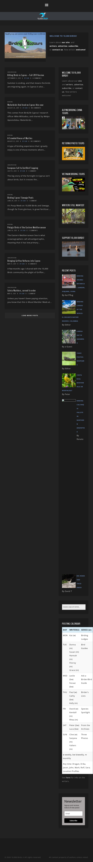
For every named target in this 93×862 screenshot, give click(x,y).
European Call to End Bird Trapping (22, 168)
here (68, 777)
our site (66, 42)
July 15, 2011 (12, 171)
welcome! (81, 49)
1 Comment (32, 171)
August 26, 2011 (13, 108)
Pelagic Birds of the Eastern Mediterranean (26, 227)
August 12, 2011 (13, 141)
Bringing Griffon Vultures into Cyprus (23, 261)
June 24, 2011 (12, 201)
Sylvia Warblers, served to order (21, 290)
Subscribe (73, 821)
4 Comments (37, 78)
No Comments (36, 108)
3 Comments (33, 230)
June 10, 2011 (12, 230)
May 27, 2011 (11, 264)
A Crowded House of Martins (19, 138)
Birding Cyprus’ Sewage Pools (20, 197)
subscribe (73, 46)
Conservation (11, 72)
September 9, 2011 (14, 78)
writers (69, 84)
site (80, 81)
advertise (62, 46)
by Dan (26, 78)
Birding (10, 102)
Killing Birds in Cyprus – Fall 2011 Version (25, 75)
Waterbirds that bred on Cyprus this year (25, 105)
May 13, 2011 (11, 294)
